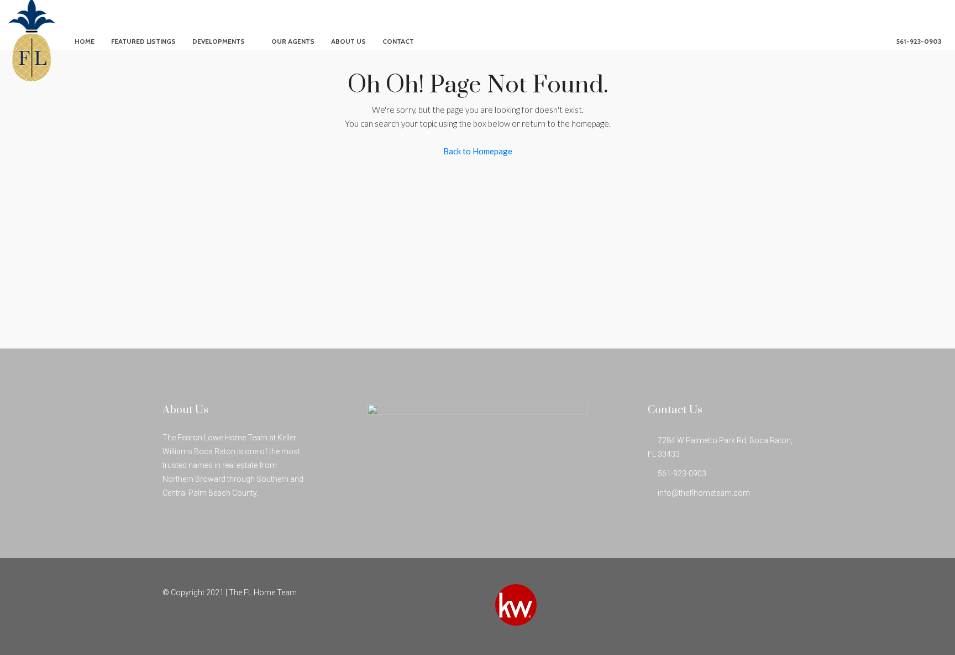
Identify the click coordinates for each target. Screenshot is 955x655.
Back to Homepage (477, 151)
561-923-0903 (918, 41)
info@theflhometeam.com (704, 492)
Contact (398, 41)
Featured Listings (143, 41)
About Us (348, 41)
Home (85, 41)
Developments (218, 41)
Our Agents (292, 41)
